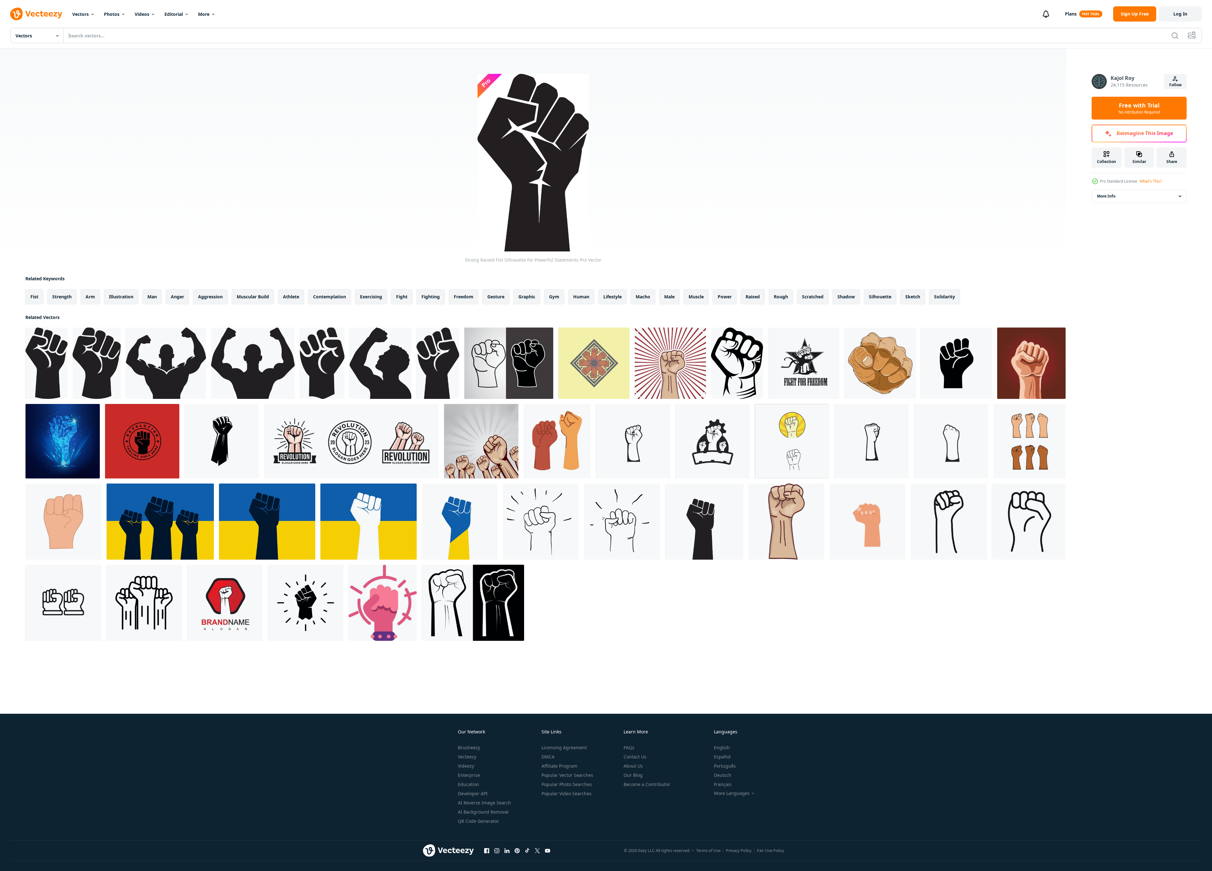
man (152, 297)
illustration (121, 297)
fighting (430, 297)
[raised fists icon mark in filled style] (1029, 522)
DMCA (548, 757)
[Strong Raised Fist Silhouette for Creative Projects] (97, 363)
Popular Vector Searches (567, 775)
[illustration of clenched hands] (594, 363)
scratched (813, 297)
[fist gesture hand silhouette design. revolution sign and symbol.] (221, 441)
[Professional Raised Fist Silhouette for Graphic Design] (380, 363)
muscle (696, 297)
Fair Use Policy (770, 850)
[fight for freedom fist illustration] (803, 363)
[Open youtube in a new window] (547, 850)
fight (401, 297)
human (581, 297)
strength (62, 297)
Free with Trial (1139, 108)
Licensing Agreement (564, 747)
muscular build (253, 297)
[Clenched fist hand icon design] (670, 363)
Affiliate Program (559, 766)
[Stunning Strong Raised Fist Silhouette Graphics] (437, 363)
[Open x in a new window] (537, 850)
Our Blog (633, 775)
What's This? (1151, 181)
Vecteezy (467, 757)
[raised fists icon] (949, 522)
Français (723, 784)
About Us (633, 766)
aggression (210, 297)
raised (753, 297)
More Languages (732, 793)
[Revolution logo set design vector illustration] (351, 441)
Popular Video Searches (567, 793)
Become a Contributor (647, 784)
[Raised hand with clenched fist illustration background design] (481, 441)
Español (722, 757)
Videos (142, 14)
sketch (912, 297)
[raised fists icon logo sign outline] (63, 603)
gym (554, 297)
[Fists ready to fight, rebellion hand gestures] (557, 441)
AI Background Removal (483, 812)
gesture (495, 297)
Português (725, 766)
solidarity (944, 297)
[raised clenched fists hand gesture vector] (1031, 363)
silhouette (880, 297)
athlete (291, 297)
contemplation (329, 297)
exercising (371, 297)
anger (177, 297)
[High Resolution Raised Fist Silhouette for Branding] (166, 363)
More (203, 14)
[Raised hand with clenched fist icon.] (956, 363)
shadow (846, 297)
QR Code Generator (478, 821)
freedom (463, 297)
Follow (1175, 85)
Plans (1071, 14)
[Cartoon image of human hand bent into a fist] (880, 363)
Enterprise (469, 775)
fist (34, 297)
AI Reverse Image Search (484, 803)
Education (468, 784)
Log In (1180, 14)
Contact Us (635, 757)
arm (90, 297)
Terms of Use (708, 850)
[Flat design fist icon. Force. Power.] (868, 522)
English (722, 747)
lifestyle (612, 297)
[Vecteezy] (36, 14)
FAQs (629, 747)
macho (643, 297)
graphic (526, 297)
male (669, 297)
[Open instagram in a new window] (496, 850)
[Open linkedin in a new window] (507, 850)
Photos (111, 14)
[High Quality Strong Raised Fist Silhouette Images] (253, 363)
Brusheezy (469, 747)
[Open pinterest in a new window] (517, 850)
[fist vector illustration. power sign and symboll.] (792, 441)
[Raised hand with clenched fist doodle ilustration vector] (541, 522)
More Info (1106, 196)
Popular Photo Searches (567, 784)
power (725, 297)
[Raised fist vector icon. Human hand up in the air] (160, 522)
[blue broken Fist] (62, 441)
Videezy (466, 766)
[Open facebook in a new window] (486, 850)
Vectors (80, 14)
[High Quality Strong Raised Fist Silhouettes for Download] (46, 363)
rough (781, 297)
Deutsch (722, 775)
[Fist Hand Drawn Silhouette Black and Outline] (508, 363)
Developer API (473, 793)
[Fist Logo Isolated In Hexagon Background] (225, 603)
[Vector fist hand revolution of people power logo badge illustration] (712, 441)
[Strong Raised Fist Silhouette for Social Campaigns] (322, 363)
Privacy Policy (739, 850)
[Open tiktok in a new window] (527, 850)
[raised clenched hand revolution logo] (142, 441)
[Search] (1175, 35)
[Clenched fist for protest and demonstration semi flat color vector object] (383, 603)
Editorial (173, 14)
